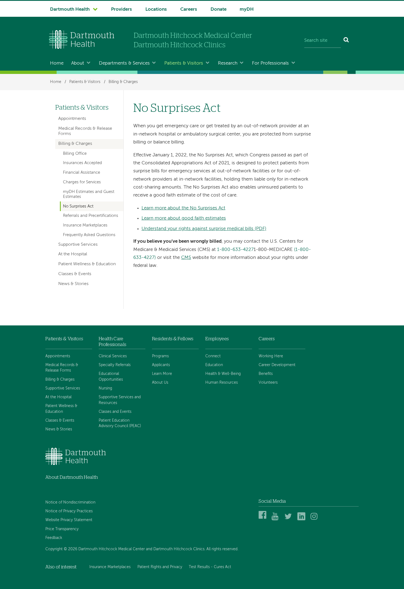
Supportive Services (78, 244)
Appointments (72, 119)
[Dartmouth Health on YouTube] (276, 519)
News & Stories (73, 284)
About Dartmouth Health (71, 477)
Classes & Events (74, 274)
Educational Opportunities (111, 376)
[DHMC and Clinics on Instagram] (315, 519)
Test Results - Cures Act (210, 567)
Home (56, 63)
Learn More (162, 374)
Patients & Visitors (183, 63)
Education (214, 365)
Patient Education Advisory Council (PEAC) (120, 423)
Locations (156, 9)
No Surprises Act (78, 206)
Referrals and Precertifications (90, 216)
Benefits (266, 374)
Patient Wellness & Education (87, 264)
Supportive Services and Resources (120, 400)
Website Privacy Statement (68, 520)
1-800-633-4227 (235, 249)
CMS (186, 257)
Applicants (161, 365)
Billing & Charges (123, 82)
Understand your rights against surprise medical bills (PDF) (204, 228)
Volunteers (268, 383)
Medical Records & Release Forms (85, 131)
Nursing (105, 388)
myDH (247, 9)
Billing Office (75, 153)
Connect (213, 356)
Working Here (271, 356)
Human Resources (221, 383)
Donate (218, 9)
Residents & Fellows (172, 338)
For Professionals (270, 63)
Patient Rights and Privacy (159, 567)
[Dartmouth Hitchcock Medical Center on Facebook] (263, 519)
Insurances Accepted (82, 163)
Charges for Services (82, 182)
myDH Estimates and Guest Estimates (88, 194)
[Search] (346, 41)
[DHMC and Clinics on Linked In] (302, 519)
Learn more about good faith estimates (184, 218)
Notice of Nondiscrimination (70, 502)
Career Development (277, 365)
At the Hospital (72, 254)
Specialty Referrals (115, 365)
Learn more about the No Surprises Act (183, 208)
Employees (217, 338)
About (77, 63)
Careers (188, 9)
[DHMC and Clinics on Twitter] (289, 519)
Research (227, 63)
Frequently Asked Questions (89, 235)
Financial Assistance (81, 172)
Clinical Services (113, 356)
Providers (121, 9)
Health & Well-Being (223, 374)
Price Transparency (62, 529)
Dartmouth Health (70, 9)
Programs (160, 356)
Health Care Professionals (112, 341)
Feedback (53, 538)
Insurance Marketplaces (85, 225)
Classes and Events (115, 412)
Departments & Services (124, 63)
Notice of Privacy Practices (69, 511)
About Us (160, 383)
